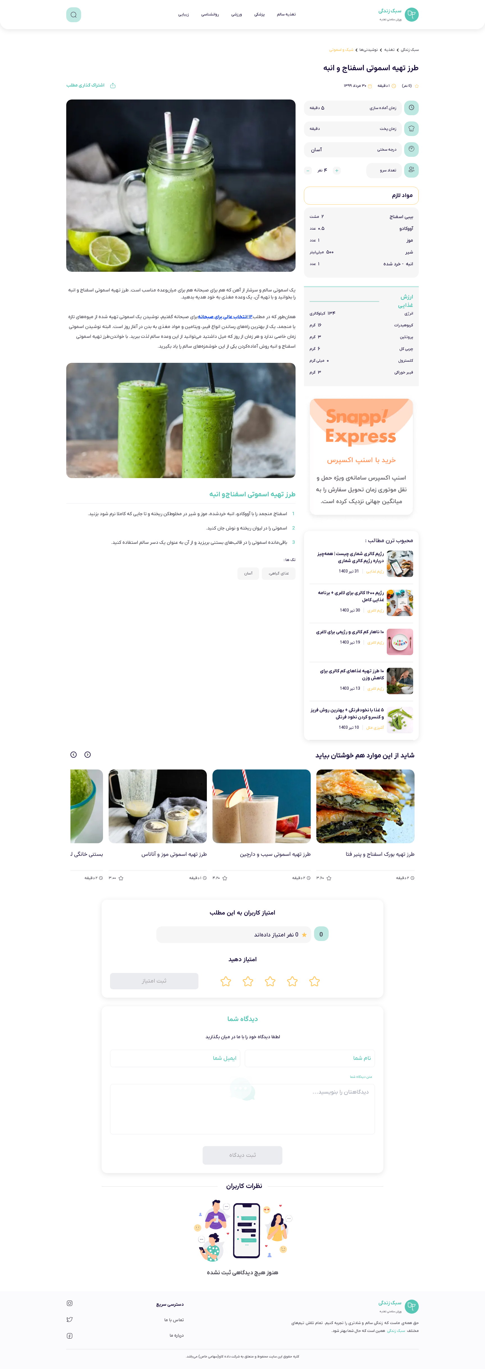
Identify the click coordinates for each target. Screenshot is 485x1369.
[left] (73, 755)
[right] (87, 755)
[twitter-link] (69, 1321)
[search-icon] (73, 14)
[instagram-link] (69, 1305)
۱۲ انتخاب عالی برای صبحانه (225, 317)
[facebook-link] (69, 1337)
